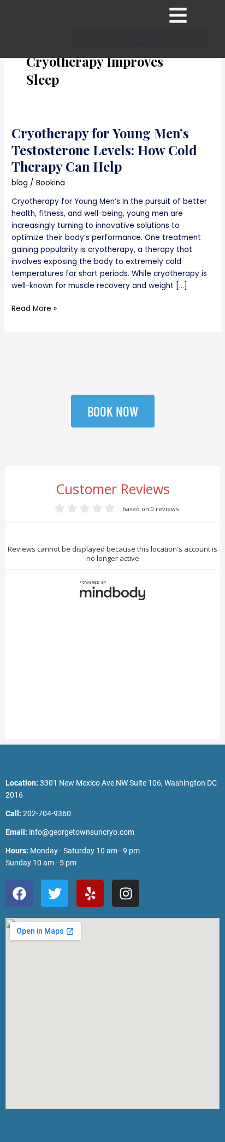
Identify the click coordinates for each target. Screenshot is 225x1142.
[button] (141, 38)
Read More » (34, 308)
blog (19, 183)
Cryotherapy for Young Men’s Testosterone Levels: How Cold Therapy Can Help (104, 149)
